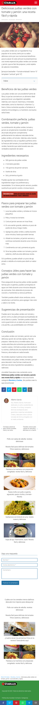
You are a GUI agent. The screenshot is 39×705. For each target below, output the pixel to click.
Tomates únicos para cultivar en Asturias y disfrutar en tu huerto (29, 428)
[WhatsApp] (19, 389)
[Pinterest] (14, 389)
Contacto (18, 698)
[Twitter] (9, 389)
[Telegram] (24, 389)
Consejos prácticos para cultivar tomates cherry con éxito (9, 428)
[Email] (30, 389)
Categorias (25, 698)
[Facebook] (4, 389)
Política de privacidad (8, 698)
